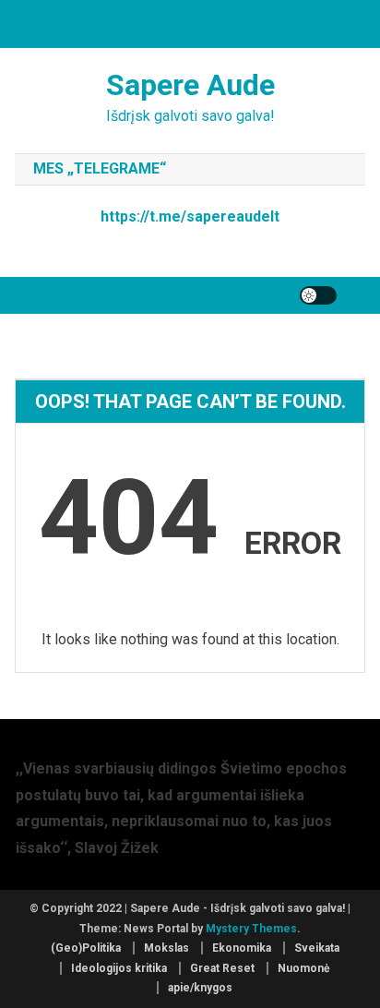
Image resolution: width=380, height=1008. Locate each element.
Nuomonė (303, 968)
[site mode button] (318, 295)
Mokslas (166, 948)
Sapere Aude (190, 84)
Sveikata (316, 948)
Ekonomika (241, 948)
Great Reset (222, 968)
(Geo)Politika (86, 948)
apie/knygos (200, 987)
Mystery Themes (251, 928)
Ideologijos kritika (119, 968)
